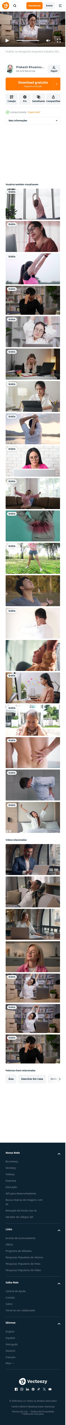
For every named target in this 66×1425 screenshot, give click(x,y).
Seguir (54, 70)
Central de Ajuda (16, 1294)
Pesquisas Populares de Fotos (23, 1266)
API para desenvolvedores (21, 1192)
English (10, 1334)
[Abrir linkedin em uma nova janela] (26, 1392)
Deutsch (10, 1353)
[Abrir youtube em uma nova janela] (48, 1392)
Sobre (9, 1306)
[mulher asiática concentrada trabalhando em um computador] (32, 686)
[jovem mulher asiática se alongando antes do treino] (32, 267)
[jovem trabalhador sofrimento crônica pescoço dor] (32, 621)
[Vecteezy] (5, 5)
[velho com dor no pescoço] (32, 718)
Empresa (11, 1179)
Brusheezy (12, 1160)
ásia (11, 1077)
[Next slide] (52, 1077)
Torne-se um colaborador (20, 1313)
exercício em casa (32, 1077)
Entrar (49, 5)
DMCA (9, 1243)
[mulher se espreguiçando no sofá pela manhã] (32, 492)
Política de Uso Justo (31, 1416)
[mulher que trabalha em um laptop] (32, 459)
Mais (8, 1366)
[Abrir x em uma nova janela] (43, 1392)
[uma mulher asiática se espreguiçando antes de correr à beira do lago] (32, 427)
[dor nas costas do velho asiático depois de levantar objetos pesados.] (32, 783)
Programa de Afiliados (19, 1249)
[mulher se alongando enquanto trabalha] (32, 986)
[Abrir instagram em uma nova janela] (20, 1392)
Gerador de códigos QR (19, 1215)
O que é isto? (34, 112)
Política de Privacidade (41, 1414)
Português (12, 1347)
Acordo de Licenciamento (20, 1236)
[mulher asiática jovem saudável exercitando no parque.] (32, 556)
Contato (10, 1300)
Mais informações (18, 119)
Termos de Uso (18, 1414)
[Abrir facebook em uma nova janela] (14, 1392)
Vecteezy (11, 1166)
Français (10, 1360)
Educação (11, 1185)
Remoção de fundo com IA (21, 1209)
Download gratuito (33, 84)
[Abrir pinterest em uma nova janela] (31, 1392)
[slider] (27, 40)
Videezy (10, 1172)
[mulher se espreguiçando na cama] (32, 815)
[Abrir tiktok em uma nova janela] (37, 1392)
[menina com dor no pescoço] (32, 395)
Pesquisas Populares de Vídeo (23, 1273)
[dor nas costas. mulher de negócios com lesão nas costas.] (32, 524)
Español (10, 1340)
